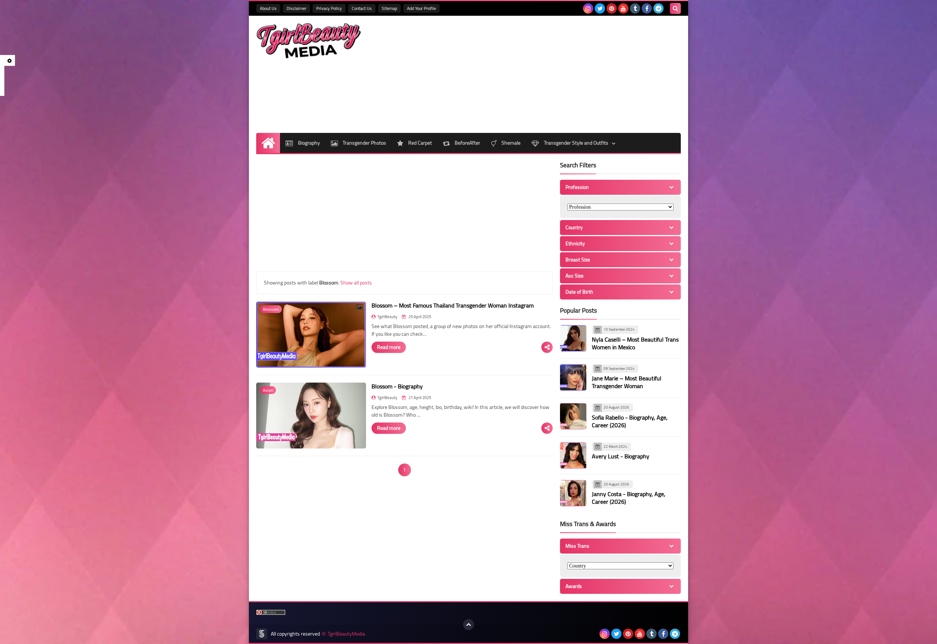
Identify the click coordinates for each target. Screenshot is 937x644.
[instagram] (588, 8)
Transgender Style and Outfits (575, 143)
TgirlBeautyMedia (346, 634)
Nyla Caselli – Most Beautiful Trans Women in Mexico (635, 343)
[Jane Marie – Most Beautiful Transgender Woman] (573, 377)
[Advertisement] (547, 74)
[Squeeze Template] (261, 633)
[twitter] (600, 8)
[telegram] (658, 8)
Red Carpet (419, 143)
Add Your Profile (421, 8)
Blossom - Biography (397, 386)
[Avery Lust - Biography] (573, 455)
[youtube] (623, 8)
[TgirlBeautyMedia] (309, 41)
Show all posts (356, 282)
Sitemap (389, 8)
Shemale (510, 143)
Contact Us (362, 8)
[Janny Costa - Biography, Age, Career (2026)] (573, 493)
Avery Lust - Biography (620, 456)
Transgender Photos (363, 143)
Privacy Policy (329, 8)
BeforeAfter (466, 143)
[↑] (468, 624)
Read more (388, 347)
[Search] (675, 8)
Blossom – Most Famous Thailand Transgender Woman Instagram (453, 305)
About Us (268, 8)
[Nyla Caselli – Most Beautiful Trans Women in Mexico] (573, 338)
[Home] (268, 143)
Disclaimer (296, 8)
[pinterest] (611, 8)
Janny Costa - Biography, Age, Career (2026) (628, 497)
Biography (308, 143)
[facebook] (647, 8)
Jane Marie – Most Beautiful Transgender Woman (626, 382)
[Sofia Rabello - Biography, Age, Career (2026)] (573, 416)
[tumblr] (635, 8)
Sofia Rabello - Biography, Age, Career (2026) (630, 421)
